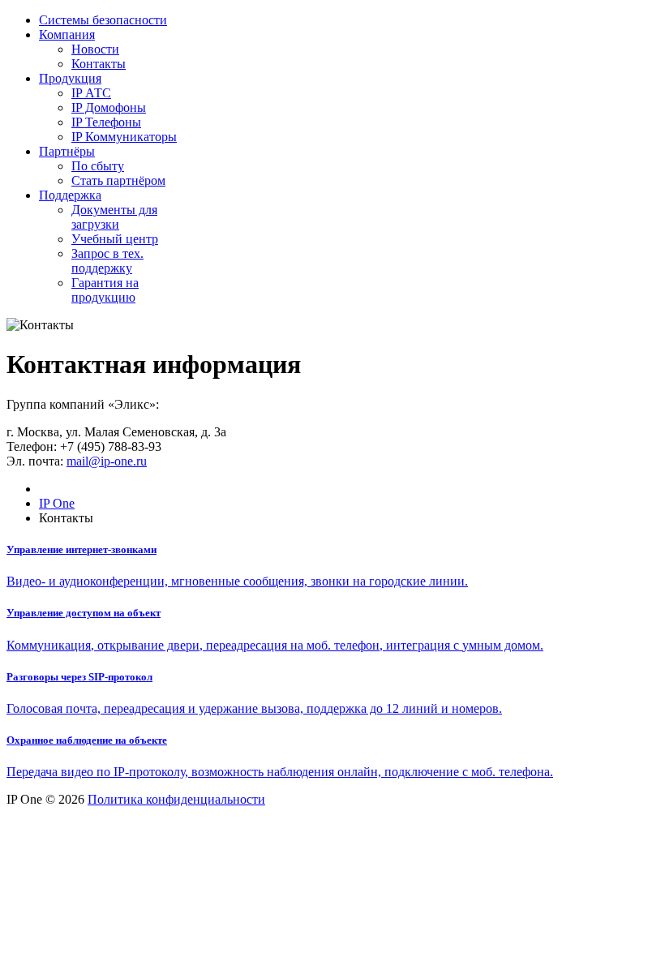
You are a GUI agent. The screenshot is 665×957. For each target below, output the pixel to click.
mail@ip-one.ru (106, 461)
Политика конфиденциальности (176, 799)
